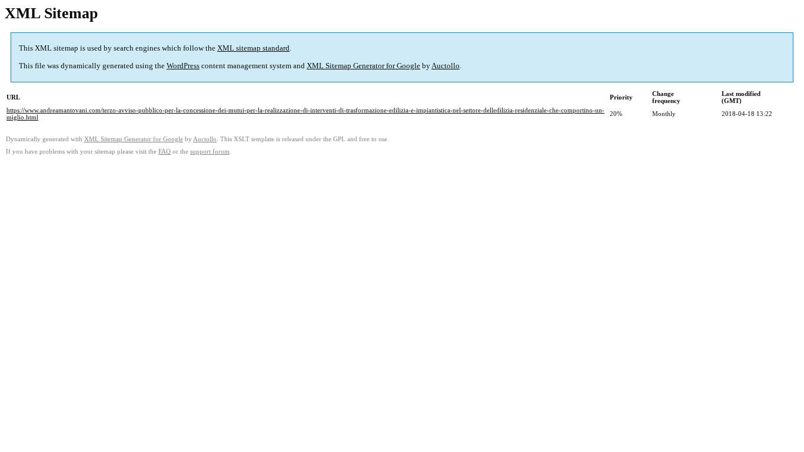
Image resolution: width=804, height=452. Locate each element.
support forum (210, 151)
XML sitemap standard (253, 48)
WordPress (183, 65)
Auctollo (445, 65)
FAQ (164, 151)
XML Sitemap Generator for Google (363, 65)
